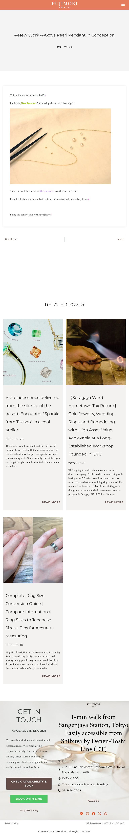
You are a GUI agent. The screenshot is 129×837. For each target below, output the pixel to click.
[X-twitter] (99, 813)
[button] (123, 5)
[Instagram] (87, 813)
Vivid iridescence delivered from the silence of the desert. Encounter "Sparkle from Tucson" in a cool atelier (33, 413)
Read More (51, 502)
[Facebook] (93, 813)
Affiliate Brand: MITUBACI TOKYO (104, 823)
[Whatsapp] (105, 813)
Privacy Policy (11, 823)
